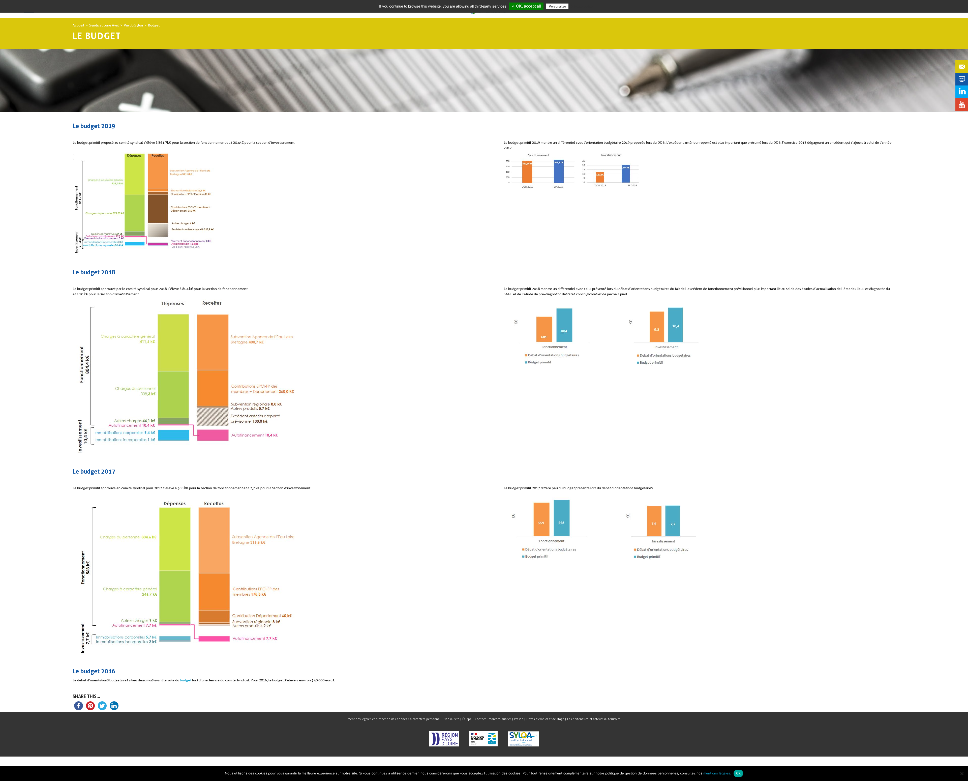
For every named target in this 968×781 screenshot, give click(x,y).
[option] (484, 93)
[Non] (961, 773)
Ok (738, 773)
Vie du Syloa (133, 25)
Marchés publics (500, 719)
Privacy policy (582, 6)
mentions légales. (717, 773)
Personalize (557, 6)
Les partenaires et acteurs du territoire (593, 719)
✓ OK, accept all (526, 6)
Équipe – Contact (474, 719)
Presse (518, 719)
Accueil (78, 25)
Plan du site (451, 719)
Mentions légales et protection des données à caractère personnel (394, 719)
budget (185, 680)
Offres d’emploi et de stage (545, 719)
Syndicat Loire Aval (104, 25)
